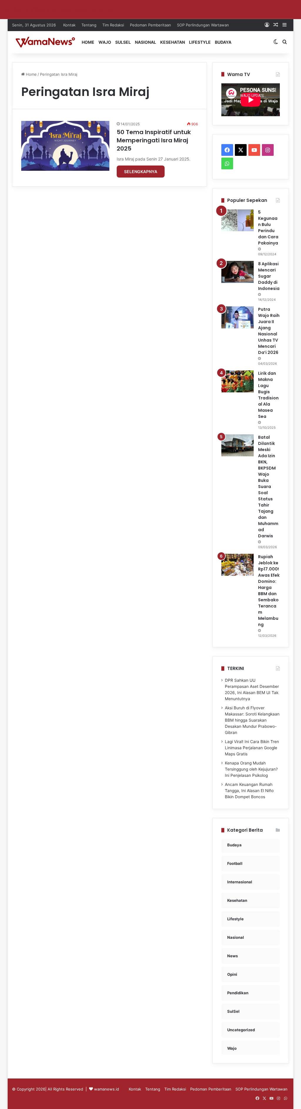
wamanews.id (106, 1089)
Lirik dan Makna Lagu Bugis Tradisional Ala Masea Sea (268, 394)
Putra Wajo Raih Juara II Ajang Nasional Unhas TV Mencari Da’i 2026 (269, 330)
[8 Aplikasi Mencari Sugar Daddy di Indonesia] (237, 272)
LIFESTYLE (200, 42)
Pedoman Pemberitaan (150, 25)
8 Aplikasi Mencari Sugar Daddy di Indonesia (269, 276)
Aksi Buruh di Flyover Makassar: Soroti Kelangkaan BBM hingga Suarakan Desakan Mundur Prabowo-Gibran (252, 720)
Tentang (88, 25)
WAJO (104, 42)
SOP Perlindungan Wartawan (203, 25)
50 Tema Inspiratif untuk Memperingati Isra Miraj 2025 (154, 140)
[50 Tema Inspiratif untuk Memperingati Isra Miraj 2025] (65, 146)
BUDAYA (223, 42)
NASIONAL (145, 42)
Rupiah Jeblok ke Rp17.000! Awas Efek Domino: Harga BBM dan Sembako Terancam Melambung (269, 590)
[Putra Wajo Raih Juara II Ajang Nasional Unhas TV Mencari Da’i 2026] (237, 317)
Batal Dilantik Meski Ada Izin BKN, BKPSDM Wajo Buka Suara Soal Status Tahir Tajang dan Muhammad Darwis (268, 486)
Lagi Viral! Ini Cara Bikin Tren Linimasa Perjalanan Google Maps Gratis (252, 747)
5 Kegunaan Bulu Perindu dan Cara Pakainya (268, 227)
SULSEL (123, 42)
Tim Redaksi (113, 25)
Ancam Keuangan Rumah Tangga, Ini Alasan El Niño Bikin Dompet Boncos (249, 790)
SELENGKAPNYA (140, 171)
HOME (88, 42)
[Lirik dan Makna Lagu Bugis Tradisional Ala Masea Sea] (237, 381)
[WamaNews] (45, 42)
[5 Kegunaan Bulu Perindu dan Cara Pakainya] (237, 220)
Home (31, 74)
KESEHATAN (172, 42)
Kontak (69, 25)
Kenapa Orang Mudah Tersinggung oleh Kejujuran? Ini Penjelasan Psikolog (251, 769)
